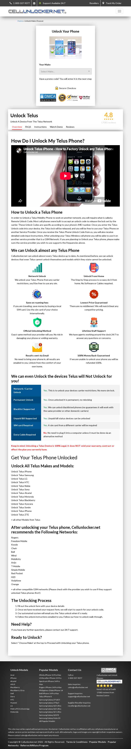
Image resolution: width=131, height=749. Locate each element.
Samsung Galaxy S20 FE (49, 715)
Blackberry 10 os (17, 690)
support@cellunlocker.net (79, 696)
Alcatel (13, 681)
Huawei (13, 703)
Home (20, 21)
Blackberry (15, 687)
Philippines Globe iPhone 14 (51, 690)
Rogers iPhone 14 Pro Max (50, 687)
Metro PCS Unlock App (19, 709)
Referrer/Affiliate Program (34, 745)
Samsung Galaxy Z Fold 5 (49, 699)
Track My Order (112, 3)
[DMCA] (48, 97)
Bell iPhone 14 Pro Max (49, 693)
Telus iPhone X (45, 696)
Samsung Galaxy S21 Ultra (50, 712)
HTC (12, 699)
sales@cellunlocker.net (78, 687)
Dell (12, 693)
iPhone (13, 678)
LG (11, 706)
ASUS (12, 684)
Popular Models (97, 741)
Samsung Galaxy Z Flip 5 (49, 703)
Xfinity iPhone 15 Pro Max (50, 675)
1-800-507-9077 (75, 678)
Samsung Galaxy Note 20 (49, 718)
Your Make (44, 64)
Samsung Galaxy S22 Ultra (50, 709)
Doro (12, 696)
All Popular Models (47, 721)
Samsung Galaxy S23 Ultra (50, 706)
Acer (12, 675)
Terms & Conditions (77, 741)
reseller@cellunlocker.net (79, 706)
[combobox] (65, 71)
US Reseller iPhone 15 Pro (50, 678)
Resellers (94, 3)
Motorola (14, 712)
